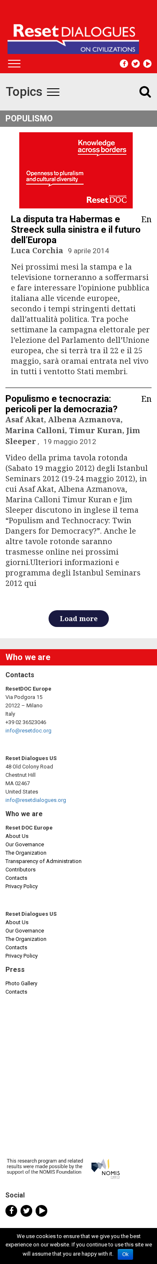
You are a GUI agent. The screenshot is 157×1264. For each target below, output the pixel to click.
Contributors (20, 869)
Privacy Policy (21, 886)
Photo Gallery (21, 983)
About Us (16, 836)
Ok (125, 1254)
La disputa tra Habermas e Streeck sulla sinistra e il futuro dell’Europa (76, 229)
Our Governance (24, 844)
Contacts (16, 878)
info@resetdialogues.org (35, 800)
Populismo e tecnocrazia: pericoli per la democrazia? (61, 403)
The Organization (25, 853)
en (146, 219)
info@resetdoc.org (28, 730)
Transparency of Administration (43, 861)
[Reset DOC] (80, 35)
